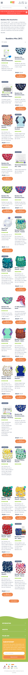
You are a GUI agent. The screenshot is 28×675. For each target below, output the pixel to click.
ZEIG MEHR (14, 601)
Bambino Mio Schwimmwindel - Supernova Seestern (20, 197)
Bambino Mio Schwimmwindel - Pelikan (20, 94)
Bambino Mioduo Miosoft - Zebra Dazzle (6, 536)
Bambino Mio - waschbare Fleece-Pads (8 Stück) (6, 96)
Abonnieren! (14, 657)
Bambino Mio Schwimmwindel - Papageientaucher (6, 164)
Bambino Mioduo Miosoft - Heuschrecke (19, 461)
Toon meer (3, 32)
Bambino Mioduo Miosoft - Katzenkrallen (6, 574)
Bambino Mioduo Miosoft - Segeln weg (6, 270)
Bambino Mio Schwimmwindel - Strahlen (20, 416)
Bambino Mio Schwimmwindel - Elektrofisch (6, 308)
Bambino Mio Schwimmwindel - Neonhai (6, 197)
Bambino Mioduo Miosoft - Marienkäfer (6, 127)
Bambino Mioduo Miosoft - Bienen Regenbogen (6, 378)
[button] (4, 63)
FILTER (5, 42)
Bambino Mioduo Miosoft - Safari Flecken (19, 341)
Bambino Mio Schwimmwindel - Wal (20, 59)
